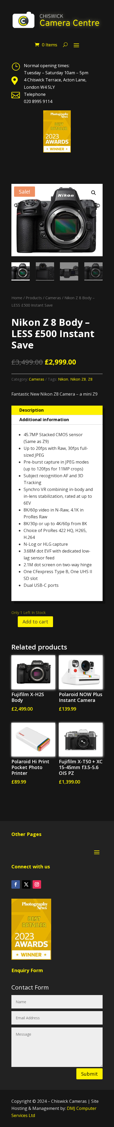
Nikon (63, 379)
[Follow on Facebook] (15, 884)
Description (31, 410)
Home (16, 297)
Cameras (53, 297)
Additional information (44, 419)
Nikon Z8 (78, 379)
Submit (89, 1074)
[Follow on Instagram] (37, 884)
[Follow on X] (26, 884)
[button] (93, 193)
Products (34, 297)
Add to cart (35, 621)
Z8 (90, 379)
